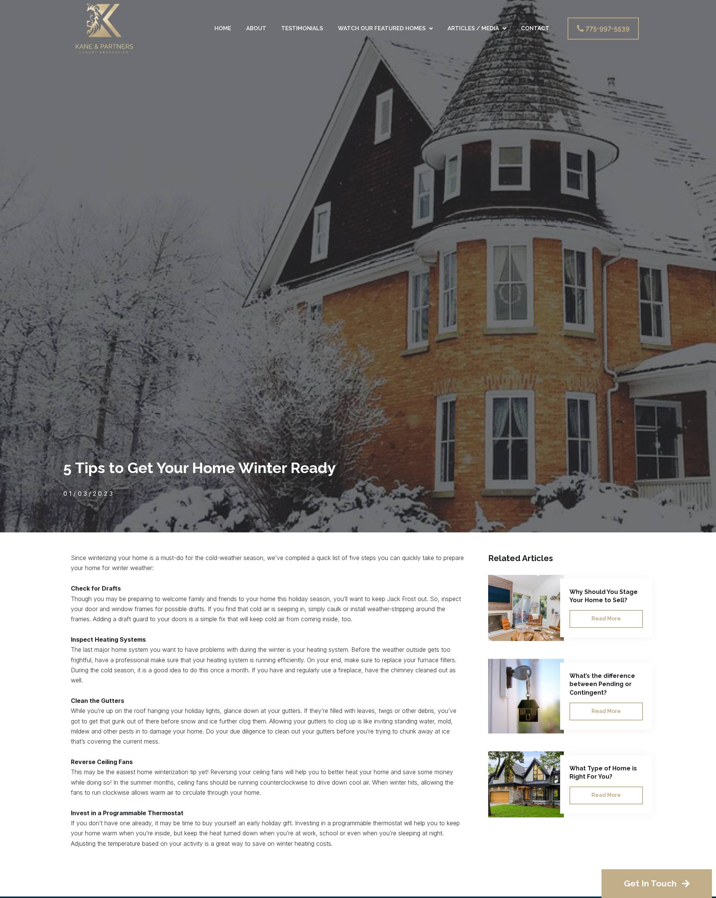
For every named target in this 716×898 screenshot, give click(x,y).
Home (222, 28)
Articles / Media (473, 28)
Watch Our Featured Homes (381, 28)
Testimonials (302, 28)
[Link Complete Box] (572, 608)
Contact (535, 28)
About (256, 28)
